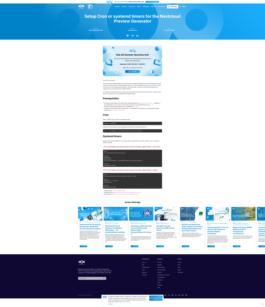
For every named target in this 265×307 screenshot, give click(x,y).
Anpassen (110, 304)
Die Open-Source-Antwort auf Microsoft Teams (165, 228)
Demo (179, 267)
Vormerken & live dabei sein (152, 1)
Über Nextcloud (145, 259)
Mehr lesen (83, 246)
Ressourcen (132, 6)
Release (98, 222)
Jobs (143, 264)
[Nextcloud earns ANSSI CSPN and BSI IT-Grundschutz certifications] (243, 214)
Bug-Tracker (180, 272)
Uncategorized (246, 224)
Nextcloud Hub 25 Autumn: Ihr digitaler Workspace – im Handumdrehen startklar (115, 229)
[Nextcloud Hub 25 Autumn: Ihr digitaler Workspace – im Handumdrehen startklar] (116, 214)
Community (146, 6)
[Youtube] (179, 295)
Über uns (153, 6)
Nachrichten (133, 30)
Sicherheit (159, 272)
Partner (139, 6)
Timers (150, 141)
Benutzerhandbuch (161, 269)
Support (179, 262)
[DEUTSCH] (185, 7)
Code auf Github (161, 277)
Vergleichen (160, 279)
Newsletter (159, 285)
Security (241, 224)
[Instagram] (169, 295)
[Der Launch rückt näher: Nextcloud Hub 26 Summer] (109, 1)
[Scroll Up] (262, 304)
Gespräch (162, 223)
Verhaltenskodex (145, 267)
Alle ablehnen (156, 299)
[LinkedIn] (137, 35)
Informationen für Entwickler (163, 274)
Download (159, 262)
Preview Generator (152, 85)
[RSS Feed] (186, 295)
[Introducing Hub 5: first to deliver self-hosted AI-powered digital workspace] (218, 214)
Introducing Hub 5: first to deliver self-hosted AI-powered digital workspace (217, 230)
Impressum (144, 272)
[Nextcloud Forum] (176, 295)
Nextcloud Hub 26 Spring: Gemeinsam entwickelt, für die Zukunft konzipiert (90, 227)
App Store (159, 264)
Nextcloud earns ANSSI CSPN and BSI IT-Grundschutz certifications (242, 230)
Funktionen (144, 274)
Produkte (117, 6)
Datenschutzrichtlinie (124, 301)
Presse (143, 269)
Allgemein (134, 223)
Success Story (261, 224)
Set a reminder (132, 71)
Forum (179, 264)
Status (158, 287)
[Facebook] (165, 295)
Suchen (159, 282)
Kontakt (179, 269)
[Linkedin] (172, 295)
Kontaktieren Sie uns (180, 7)
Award (138, 223)
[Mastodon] (127, 35)
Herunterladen (162, 6)
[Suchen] (104, 278)
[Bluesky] (132, 35)
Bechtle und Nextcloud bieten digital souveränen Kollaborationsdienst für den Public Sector (192, 228)
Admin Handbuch (161, 267)
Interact (179, 259)
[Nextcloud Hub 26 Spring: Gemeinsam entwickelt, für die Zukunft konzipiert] (90, 214)
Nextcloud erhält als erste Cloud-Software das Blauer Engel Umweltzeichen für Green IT (141, 230)
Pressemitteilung (224, 223)
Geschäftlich (193, 222)
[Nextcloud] (86, 6)
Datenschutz (235, 224)
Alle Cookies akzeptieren (156, 296)
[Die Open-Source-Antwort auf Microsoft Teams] (167, 214)
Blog (89, 222)
